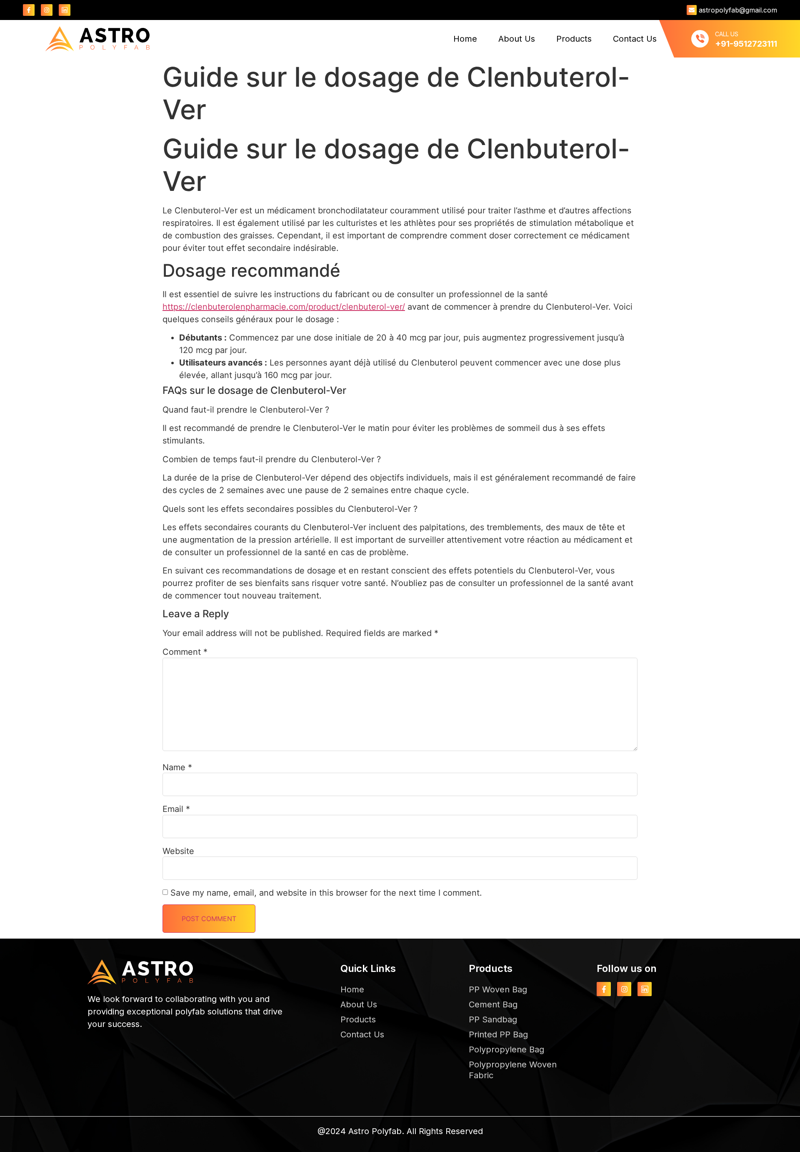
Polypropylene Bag (506, 1049)
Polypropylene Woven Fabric (513, 1069)
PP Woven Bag (498, 989)
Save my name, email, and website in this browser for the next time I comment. (326, 893)
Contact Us (635, 39)
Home (465, 39)
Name (177, 767)
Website (178, 851)
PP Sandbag (493, 1019)
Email (176, 809)
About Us (516, 39)
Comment (185, 652)
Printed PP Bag (498, 1034)
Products (574, 39)
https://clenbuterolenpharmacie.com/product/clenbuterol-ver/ (283, 307)
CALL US (726, 34)
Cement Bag (493, 1004)
